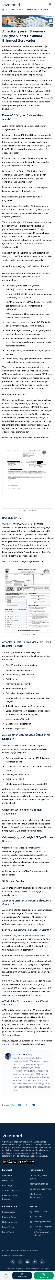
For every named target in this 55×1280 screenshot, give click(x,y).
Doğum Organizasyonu (40, 1189)
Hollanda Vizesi (9, 1222)
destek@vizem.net (42, 1221)
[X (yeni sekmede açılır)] (42, 1261)
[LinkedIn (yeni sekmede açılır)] (27, 1261)
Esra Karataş (25, 1054)
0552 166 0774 (41, 1216)
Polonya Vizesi (9, 1217)
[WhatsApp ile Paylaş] (13, 1105)
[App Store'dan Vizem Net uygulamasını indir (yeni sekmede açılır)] (26, 1162)
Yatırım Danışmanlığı (39, 1184)
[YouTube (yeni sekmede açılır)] (20, 1261)
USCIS (9, 243)
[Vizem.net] (12, 1134)
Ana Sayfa (7, 1175)
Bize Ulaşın (7, 1185)
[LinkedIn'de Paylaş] (33, 1105)
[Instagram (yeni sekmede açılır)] (12, 1261)
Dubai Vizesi (8, 1232)
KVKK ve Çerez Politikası (13, 1255)
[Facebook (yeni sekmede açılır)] (34, 1261)
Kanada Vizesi (9, 1212)
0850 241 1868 (40, 1211)
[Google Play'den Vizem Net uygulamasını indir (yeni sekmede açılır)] (9, 1162)
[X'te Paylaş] (26, 1105)
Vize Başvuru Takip (11, 1190)
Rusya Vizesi (8, 1227)
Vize (21, 9)
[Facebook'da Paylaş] (19, 1105)
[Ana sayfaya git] (3, 9)
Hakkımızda (7, 1180)
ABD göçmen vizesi (33, 871)
